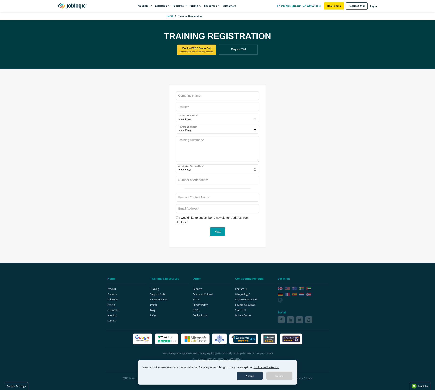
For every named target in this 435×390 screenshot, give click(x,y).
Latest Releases (159, 299)
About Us (112, 315)
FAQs (153, 315)
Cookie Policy (200, 315)
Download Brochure (246, 299)
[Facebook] (281, 319)
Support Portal (158, 294)
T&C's (196, 299)
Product (111, 289)
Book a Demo (243, 315)
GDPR (196, 310)
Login (373, 6)
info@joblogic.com (291, 5)
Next (218, 231)
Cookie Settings (16, 386)
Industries (160, 5)
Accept (250, 375)
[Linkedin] (290, 319)
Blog (152, 310)
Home (170, 15)
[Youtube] (308, 319)
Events (153, 304)
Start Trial (240, 310)
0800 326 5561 (314, 5)
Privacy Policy (200, 304)
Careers (111, 320)
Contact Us (241, 289)
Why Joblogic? (242, 294)
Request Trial (238, 49)
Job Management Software (299, 378)
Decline (279, 375)
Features (178, 5)
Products (143, 5)
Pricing (194, 5)
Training (154, 289)
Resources (210, 5)
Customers (229, 5)
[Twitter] (299, 319)
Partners (197, 289)
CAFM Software (130, 378)
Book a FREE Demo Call (196, 50)
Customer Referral (203, 294)
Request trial (357, 5)
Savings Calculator (245, 304)
